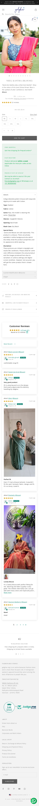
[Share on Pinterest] (14, 284)
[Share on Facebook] (8, 284)
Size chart (33, 114)
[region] (19, 644)
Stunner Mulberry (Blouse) (17, 602)
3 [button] (20, 625)
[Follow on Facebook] (3, 789)
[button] (7, 102)
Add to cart (19, 138)
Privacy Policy (7, 750)
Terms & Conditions (9, 757)
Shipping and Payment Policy (12, 747)
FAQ (3, 726)
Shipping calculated (20, 98)
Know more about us (9, 723)
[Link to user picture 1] (19, 442)
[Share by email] (17, 284)
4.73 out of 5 (25, 330)
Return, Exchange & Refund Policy (14, 743)
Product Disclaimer (9, 754)
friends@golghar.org (12, 181)
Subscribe (9, 781)
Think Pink (11, 215)
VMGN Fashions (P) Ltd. (10, 683)
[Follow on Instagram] (8, 789)
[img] (8, 355)
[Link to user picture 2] (6, 576)
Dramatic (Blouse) (14, 495)
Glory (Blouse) (13, 398)
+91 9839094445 (10, 183)
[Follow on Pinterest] (14, 789)
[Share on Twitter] (11, 284)
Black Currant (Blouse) (16, 352)
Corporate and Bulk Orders (11, 733)
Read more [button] (7, 593)
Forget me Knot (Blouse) (16, 372)
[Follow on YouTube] (19, 789)
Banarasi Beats (7, 730)
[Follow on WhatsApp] (25, 789)
